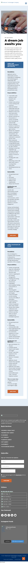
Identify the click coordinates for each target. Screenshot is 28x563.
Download (10, 30)
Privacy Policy (18, 559)
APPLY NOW (13, 235)
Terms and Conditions (8, 559)
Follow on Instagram (18, 541)
